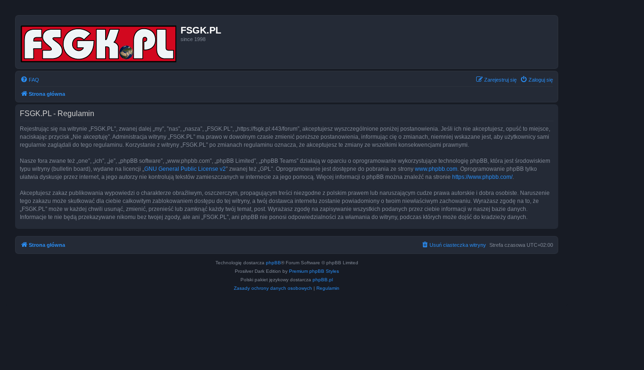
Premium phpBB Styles (314, 271)
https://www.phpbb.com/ (482, 177)
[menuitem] (29, 79)
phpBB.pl (323, 279)
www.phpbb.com (436, 169)
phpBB (273, 262)
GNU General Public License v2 (185, 169)
